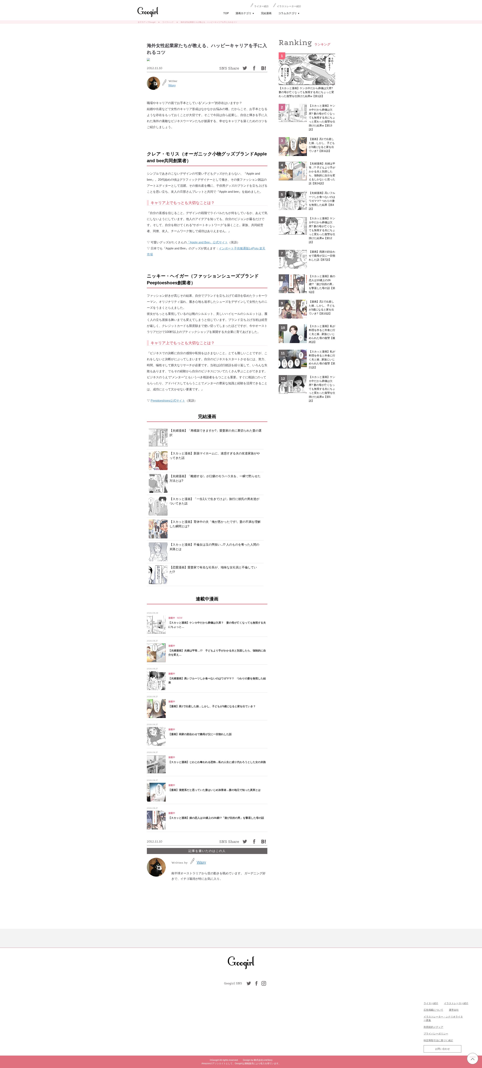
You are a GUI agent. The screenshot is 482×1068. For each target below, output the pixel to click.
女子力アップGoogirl (146, 22)
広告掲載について (433, 1009)
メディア (438, 1027)
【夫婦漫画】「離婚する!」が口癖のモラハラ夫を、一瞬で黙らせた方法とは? (215, 478)
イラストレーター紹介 (289, 6)
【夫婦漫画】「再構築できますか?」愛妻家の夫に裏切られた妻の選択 (215, 433)
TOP (226, 13)
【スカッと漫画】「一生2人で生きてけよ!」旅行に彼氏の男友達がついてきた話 (214, 501)
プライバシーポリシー (436, 1033)
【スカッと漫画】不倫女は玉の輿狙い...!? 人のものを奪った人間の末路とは (214, 547)
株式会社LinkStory (263, 1060)
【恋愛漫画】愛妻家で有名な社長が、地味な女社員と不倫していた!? (213, 569)
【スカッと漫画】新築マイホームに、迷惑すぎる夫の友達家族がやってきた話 (214, 455)
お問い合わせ (442, 1048)
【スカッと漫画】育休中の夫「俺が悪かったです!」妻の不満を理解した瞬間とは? (215, 524)
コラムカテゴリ (289, 13)
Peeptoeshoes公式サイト (168, 400)
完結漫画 (266, 13)
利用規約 (428, 1027)
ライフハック (168, 22)
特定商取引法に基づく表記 (438, 1040)
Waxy (172, 85)
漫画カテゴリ (245, 13)
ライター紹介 (261, 6)
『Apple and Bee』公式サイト (207, 242)
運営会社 (454, 1009)
